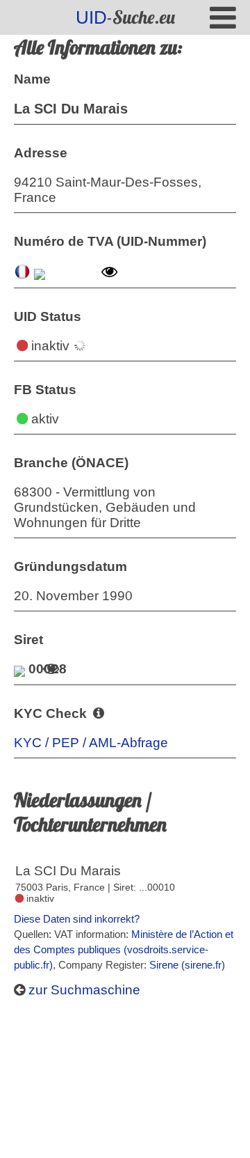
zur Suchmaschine (82, 990)
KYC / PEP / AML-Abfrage (91, 742)
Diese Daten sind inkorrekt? (77, 919)
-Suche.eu (125, 17)
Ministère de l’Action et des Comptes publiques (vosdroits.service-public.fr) (123, 949)
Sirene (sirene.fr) (187, 965)
